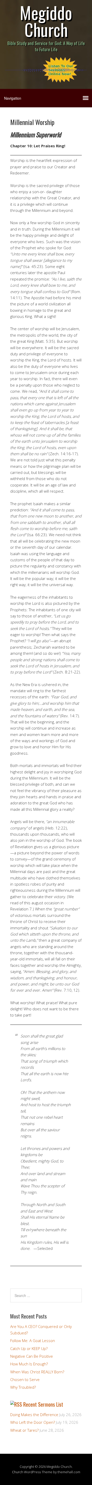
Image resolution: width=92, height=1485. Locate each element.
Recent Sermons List (43, 1404)
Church (17, 1472)
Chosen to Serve (25, 1379)
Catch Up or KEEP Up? (29, 1348)
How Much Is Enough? (29, 1363)
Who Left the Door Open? (32, 1422)
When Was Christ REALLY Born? (37, 1371)
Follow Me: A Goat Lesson (32, 1340)
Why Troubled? (23, 1387)
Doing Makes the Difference (34, 1414)
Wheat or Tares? (24, 1430)
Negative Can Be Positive (31, 1356)
